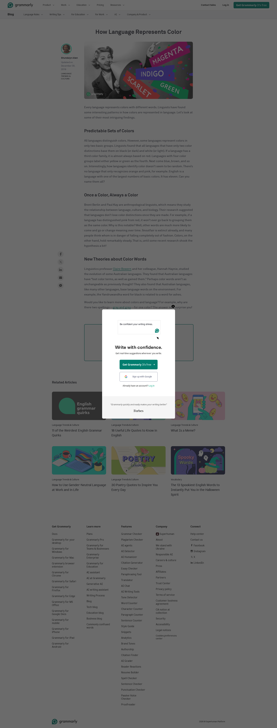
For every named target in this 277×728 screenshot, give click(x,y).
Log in (152, 385)
